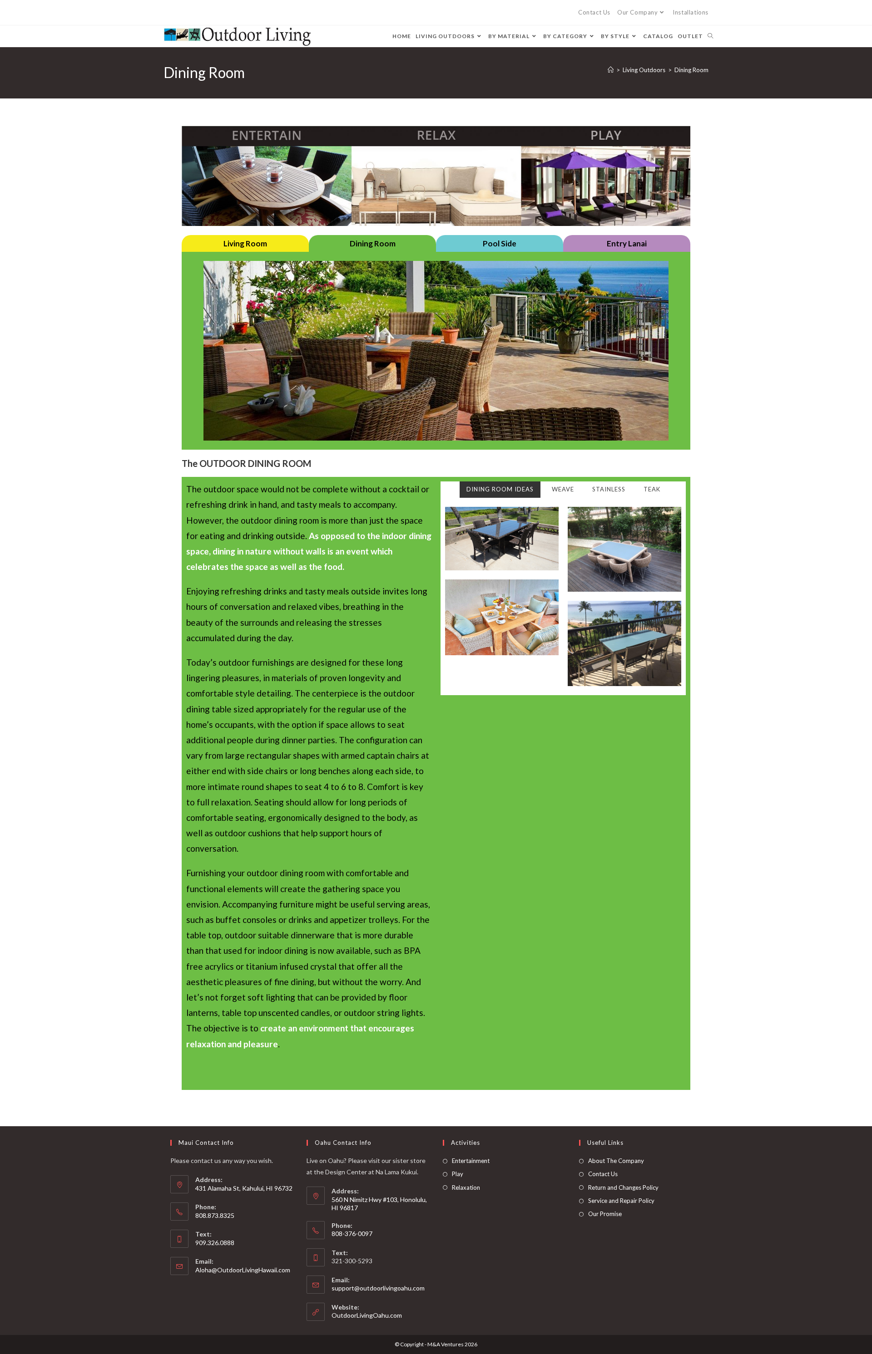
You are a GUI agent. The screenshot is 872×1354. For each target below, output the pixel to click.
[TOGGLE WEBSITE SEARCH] (710, 36)
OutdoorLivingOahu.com (367, 1315)
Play (457, 1173)
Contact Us (594, 12)
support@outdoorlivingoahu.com (378, 1288)
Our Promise (605, 1213)
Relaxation (466, 1187)
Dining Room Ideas (500, 489)
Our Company (637, 12)
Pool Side (499, 243)
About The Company (616, 1160)
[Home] (611, 70)
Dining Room (691, 70)
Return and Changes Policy (623, 1187)
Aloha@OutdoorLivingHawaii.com (242, 1270)
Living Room (245, 243)
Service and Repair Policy (621, 1200)
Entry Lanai (627, 243)
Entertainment (471, 1160)
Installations (690, 12)
